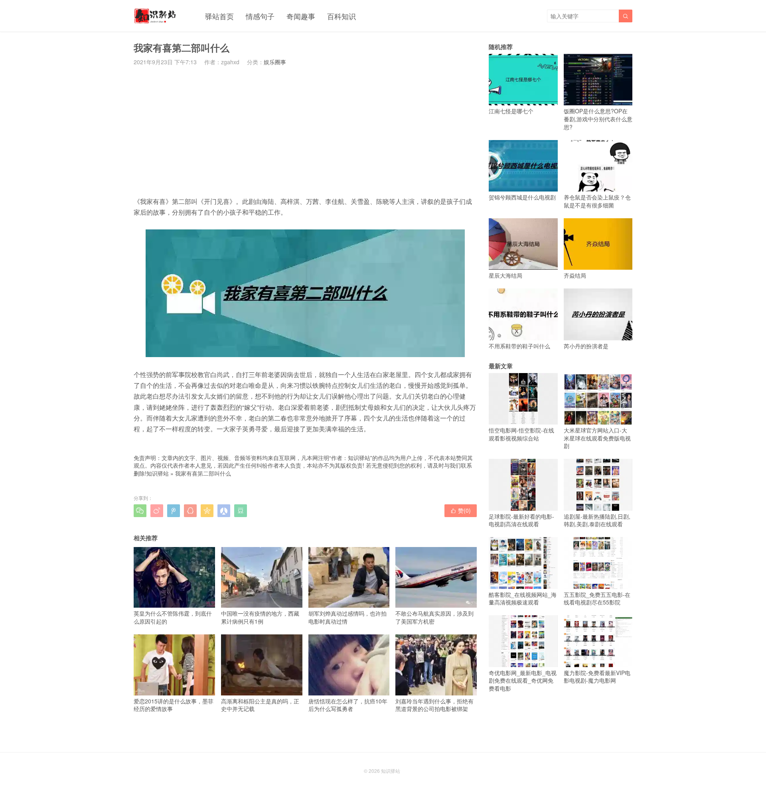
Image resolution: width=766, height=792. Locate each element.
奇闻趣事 (300, 16)
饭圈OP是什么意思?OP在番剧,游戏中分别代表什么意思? (598, 118)
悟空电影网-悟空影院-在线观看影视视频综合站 (521, 434)
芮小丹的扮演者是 (586, 346)
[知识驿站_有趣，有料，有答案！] (155, 16)
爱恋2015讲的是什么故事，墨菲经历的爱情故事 (173, 705)
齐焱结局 (575, 275)
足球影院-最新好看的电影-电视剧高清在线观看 (521, 520)
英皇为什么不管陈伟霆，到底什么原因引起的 (173, 617)
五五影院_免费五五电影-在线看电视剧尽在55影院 (597, 598)
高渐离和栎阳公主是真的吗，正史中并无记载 (260, 705)
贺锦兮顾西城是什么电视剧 (522, 197)
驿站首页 (219, 16)
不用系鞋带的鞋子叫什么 (519, 346)
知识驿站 (157, 473)
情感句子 (260, 16)
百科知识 (341, 16)
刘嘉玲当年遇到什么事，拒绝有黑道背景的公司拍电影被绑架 (434, 705)
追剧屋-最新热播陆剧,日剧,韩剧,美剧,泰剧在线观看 (597, 520)
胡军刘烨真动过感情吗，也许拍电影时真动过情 (347, 617)
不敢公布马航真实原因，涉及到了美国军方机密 (434, 617)
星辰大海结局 (505, 275)
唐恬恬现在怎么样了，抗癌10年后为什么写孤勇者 (347, 705)
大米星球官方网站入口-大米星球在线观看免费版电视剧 (597, 438)
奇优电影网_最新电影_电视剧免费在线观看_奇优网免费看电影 (523, 680)
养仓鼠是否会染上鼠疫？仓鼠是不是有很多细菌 (597, 201)
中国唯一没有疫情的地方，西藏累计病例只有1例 (260, 617)
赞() (460, 510)
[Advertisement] (305, 131)
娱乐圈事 (275, 62)
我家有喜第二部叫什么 (203, 473)
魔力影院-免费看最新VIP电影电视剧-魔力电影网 (597, 676)
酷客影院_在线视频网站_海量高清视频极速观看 (523, 598)
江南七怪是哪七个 (511, 111)
